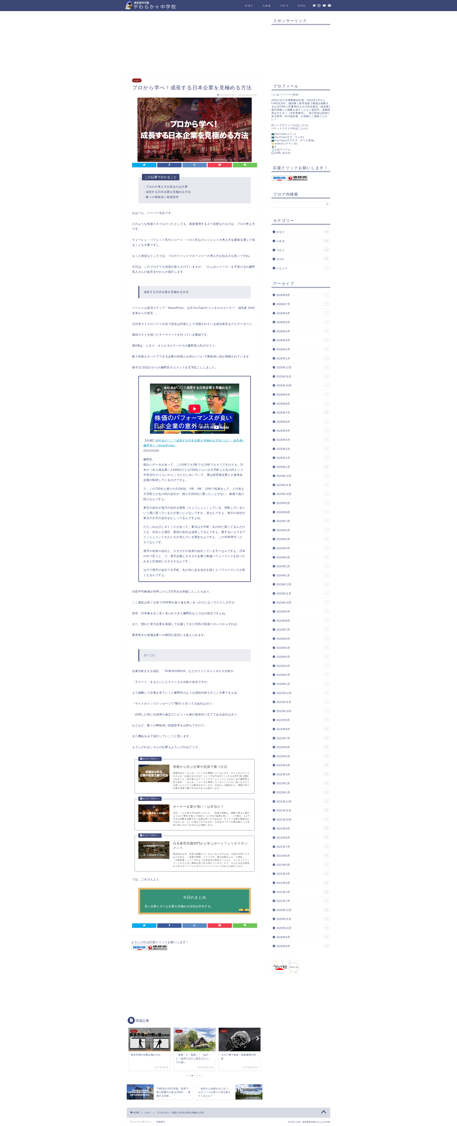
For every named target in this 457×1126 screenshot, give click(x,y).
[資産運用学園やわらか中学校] (160, 8)
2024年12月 (301, 475)
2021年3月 (302, 882)
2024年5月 (301, 539)
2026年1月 (301, 358)
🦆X (273, 146)
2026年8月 (301, 295)
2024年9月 (301, 503)
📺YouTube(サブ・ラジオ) (287, 137)
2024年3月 (301, 557)
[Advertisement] (194, 43)
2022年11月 (301, 701)
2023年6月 (301, 638)
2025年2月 (301, 457)
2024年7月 (301, 521)
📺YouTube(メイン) (283, 134)
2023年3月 (301, 665)
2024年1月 (301, 575)
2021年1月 (302, 900)
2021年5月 (302, 864)
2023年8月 (301, 620)
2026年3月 (301, 340)
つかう (284, 5)
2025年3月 (301, 448)
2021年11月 (302, 810)
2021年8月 (302, 837)
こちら (303, 125)
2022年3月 (302, 774)
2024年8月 (301, 512)
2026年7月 (301, 304)
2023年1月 (301, 683)
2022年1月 (302, 792)
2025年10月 (301, 385)
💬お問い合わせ (281, 153)
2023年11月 (301, 593)
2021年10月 (302, 819)
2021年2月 (302, 891)
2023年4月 (301, 656)
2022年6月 (302, 747)
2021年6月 (302, 855)
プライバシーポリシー (140, 1122)
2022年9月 (301, 720)
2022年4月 (302, 765)
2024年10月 (301, 493)
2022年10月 (301, 711)
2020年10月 (302, 928)
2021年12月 (302, 801)
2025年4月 (301, 439)
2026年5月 (301, 322)
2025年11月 (301, 376)
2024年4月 (301, 548)
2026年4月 (301, 331)
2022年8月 (302, 729)
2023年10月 (301, 602)
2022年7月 (302, 738)
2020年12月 (302, 910)
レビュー (301, 268)
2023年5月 (301, 647)
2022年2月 (302, 783)
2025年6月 (301, 421)
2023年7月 (301, 629)
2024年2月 (301, 566)
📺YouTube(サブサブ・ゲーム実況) (293, 140)
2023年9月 (301, 611)
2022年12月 (301, 693)
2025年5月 (301, 430)
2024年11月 (301, 485)
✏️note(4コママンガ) (284, 143)
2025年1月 (302, 466)
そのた (302, 5)
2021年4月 (302, 873)
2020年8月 (302, 946)
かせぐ (249, 5)
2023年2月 (301, 674)
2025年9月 (301, 394)
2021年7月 (302, 846)
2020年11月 (302, 918)
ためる (267, 5)
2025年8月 (301, 403)
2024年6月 (301, 530)
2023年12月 (301, 584)
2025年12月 (301, 367)
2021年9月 (302, 828)
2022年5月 (302, 756)
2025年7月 (302, 412)
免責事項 (161, 1122)
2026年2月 (301, 349)
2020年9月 (302, 937)
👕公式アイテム (281, 149)
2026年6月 (301, 313)
